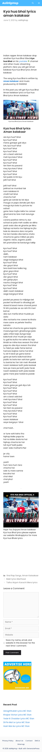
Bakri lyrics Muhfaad (16, 579)
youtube (23, 61)
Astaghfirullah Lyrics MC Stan (17, 711)
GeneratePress (33, 748)
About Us (19, 740)
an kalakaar (13, 81)
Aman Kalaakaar (30, 575)
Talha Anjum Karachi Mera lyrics (21, 582)
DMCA (37, 740)
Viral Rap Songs (13, 575)
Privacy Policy (7, 740)
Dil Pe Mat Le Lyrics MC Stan (16, 722)
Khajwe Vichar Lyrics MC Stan (17, 714)
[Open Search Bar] (33, 3)
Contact (29, 740)
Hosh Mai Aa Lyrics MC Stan (16, 726)
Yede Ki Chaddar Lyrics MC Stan (18, 718)
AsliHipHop (10, 3)
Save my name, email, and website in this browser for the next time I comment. (20, 643)
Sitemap (21, 744)
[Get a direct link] (28, 61)
